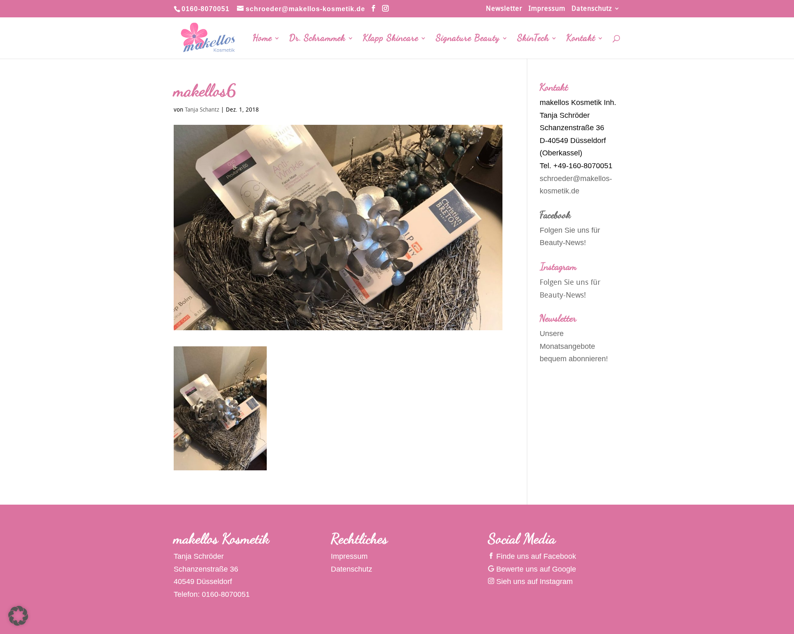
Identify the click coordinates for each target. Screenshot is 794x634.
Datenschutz (592, 9)
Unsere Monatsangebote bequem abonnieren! (574, 346)
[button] (18, 616)
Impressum (547, 9)
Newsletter (504, 9)
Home (262, 39)
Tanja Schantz (202, 109)
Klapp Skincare (391, 39)
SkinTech (533, 39)
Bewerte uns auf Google (535, 569)
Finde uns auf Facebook (535, 556)
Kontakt (581, 39)
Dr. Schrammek (317, 39)
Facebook (555, 215)
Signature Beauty (468, 39)
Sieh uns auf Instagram (533, 581)
